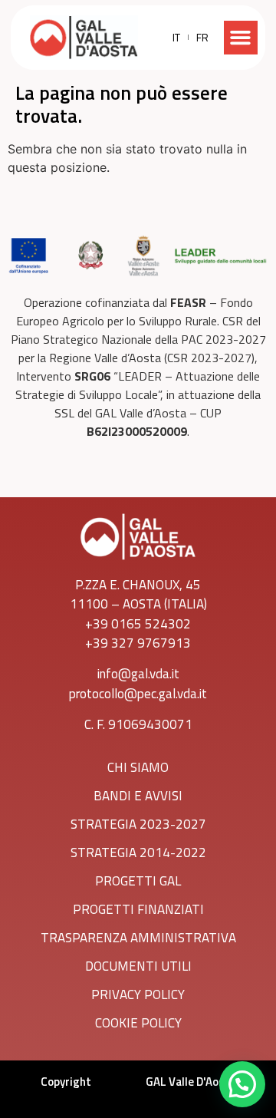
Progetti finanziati (138, 909)
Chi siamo (138, 767)
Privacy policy (138, 994)
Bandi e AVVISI (138, 796)
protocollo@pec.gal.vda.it (138, 694)
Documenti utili (138, 966)
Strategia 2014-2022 (138, 852)
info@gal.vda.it (138, 674)
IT (176, 37)
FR (202, 37)
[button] (241, 37)
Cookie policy (138, 1023)
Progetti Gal (138, 881)
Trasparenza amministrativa (138, 938)
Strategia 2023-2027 (138, 824)
